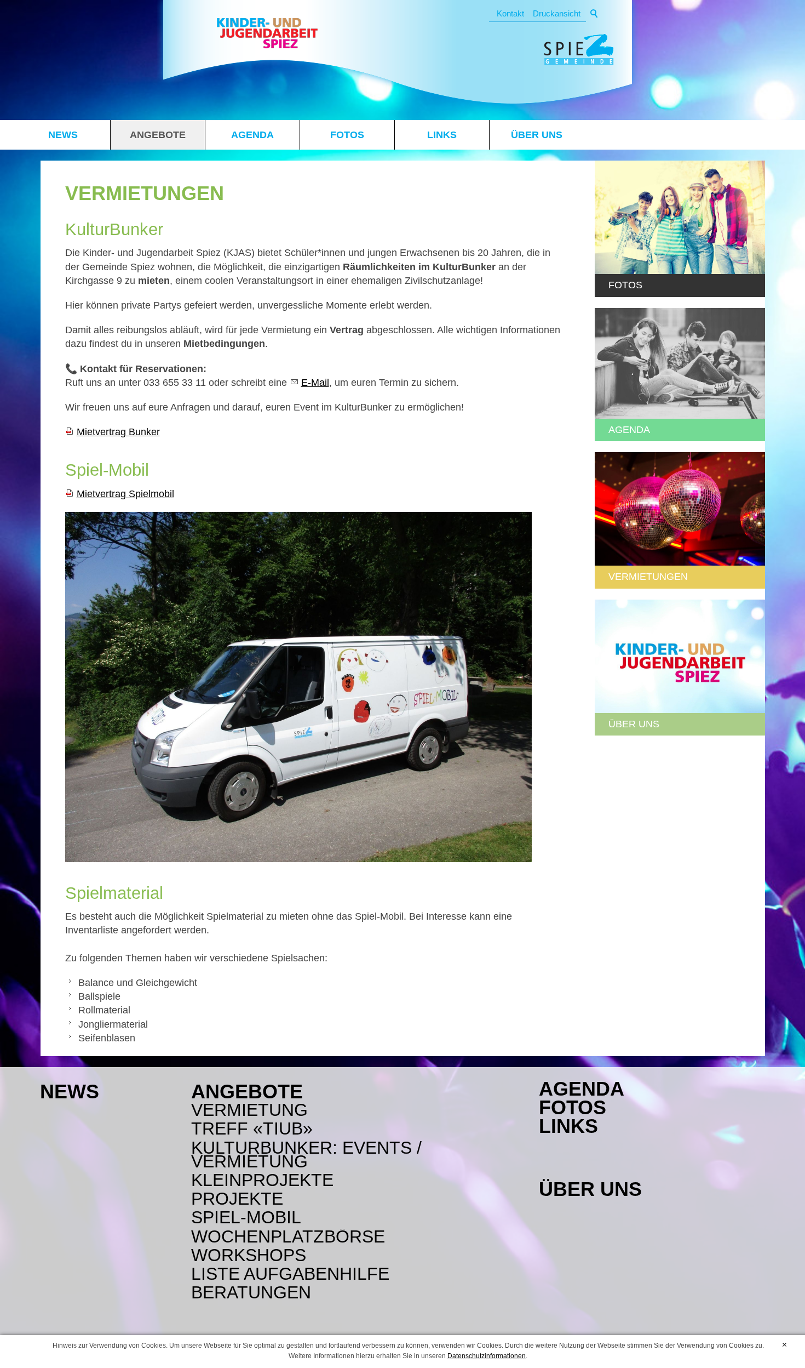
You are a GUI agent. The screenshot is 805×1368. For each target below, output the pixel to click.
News (63, 134)
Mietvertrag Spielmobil (125, 493)
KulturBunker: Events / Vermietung (306, 1155)
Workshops (248, 1255)
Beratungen (251, 1293)
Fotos (347, 134)
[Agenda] (680, 363)
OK (784, 1345)
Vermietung (249, 1110)
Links (442, 134)
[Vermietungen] (680, 509)
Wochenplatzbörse (288, 1237)
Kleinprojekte (262, 1180)
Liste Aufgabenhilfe (290, 1274)
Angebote (158, 134)
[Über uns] (680, 656)
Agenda (252, 134)
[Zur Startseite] (267, 35)
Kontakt (510, 13)
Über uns (536, 134)
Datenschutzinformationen (486, 1356)
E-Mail (315, 382)
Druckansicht (556, 13)
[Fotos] (680, 217)
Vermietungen (648, 576)
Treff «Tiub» (252, 1129)
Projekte (237, 1199)
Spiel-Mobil (246, 1218)
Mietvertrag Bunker (118, 431)
